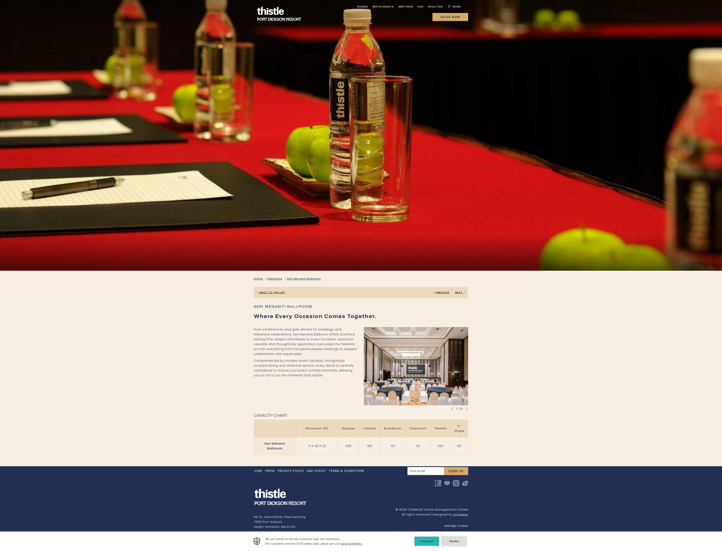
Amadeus (460, 514)
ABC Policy (316, 471)
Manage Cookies (456, 526)
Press (270, 471)
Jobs (258, 471)
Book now (450, 17)
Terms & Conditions (346, 471)
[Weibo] (465, 483)
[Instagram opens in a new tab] (456, 483)
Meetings (275, 279)
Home (258, 279)
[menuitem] (362, 6)
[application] (361, 541)
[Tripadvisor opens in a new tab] (447, 483)
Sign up (456, 471)
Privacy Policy (291, 471)
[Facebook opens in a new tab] (438, 483)
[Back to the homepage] (279, 14)
